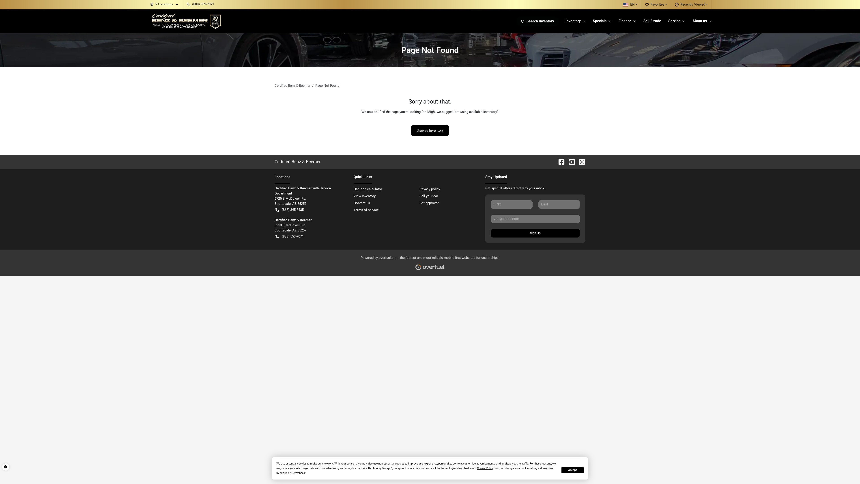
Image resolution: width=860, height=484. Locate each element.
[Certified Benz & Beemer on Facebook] (560, 161)
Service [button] (674, 21)
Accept (572, 470)
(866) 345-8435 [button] (293, 210)
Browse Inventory (430, 130)
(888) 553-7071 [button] (203, 4)
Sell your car (428, 196)
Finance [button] (625, 21)
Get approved (429, 203)
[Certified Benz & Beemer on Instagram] (580, 161)
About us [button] (699, 21)
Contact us (362, 203)
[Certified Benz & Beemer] (186, 21)
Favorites (657, 4)
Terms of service (366, 210)
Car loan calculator (368, 189)
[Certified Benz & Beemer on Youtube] (570, 161)
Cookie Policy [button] (485, 468)
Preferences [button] (298, 473)
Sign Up (535, 233)
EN (632, 4)
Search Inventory (540, 21)
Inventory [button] (573, 21)
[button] (165, 4)
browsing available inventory (476, 112)
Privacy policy (429, 189)
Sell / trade (652, 21)
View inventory (365, 196)
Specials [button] (599, 21)
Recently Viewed (692, 4)
